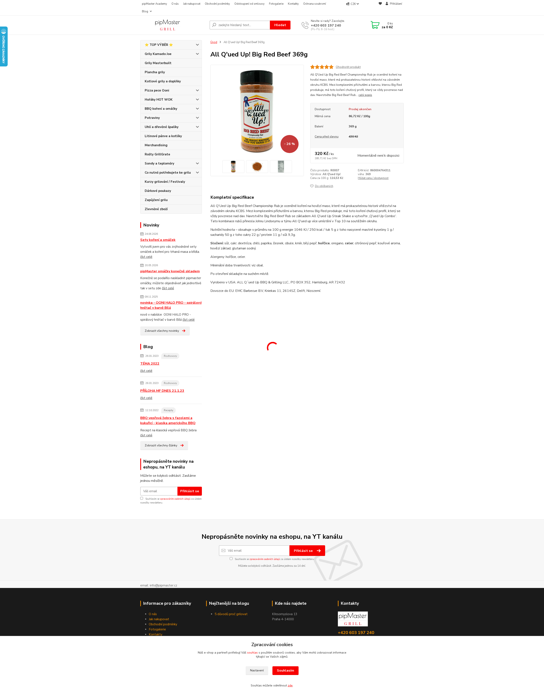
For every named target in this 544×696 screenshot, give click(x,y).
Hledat (280, 25)
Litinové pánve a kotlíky (163, 136)
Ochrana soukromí (314, 4)
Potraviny (152, 118)
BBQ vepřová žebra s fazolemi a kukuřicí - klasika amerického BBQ (168, 420)
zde (290, 685)
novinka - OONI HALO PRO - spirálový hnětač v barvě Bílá (171, 305)
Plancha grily (155, 72)
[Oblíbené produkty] (380, 7)
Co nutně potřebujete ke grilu (168, 172)
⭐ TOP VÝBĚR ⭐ (159, 45)
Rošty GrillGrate (157, 154)
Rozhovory (170, 356)
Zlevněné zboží (156, 209)
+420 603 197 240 (326, 25)
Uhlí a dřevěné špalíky (161, 127)
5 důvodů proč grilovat (231, 614)
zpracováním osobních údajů (175, 499)
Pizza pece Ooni (157, 90)
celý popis (365, 95)
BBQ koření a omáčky (161, 109)
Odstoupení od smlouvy (249, 4)
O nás (175, 4)
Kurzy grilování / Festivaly (165, 182)
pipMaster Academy (154, 4)
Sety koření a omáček (158, 240)
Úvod (213, 42)
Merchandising (156, 145)
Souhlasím (285, 670)
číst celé (146, 257)
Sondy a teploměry (159, 163)
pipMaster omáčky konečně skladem (170, 271)
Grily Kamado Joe (158, 54)
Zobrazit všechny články (161, 445)
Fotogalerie (276, 4)
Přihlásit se (189, 491)
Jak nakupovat (191, 4)
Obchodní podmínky (217, 4)
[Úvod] (173, 25)
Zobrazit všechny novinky (162, 331)
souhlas (252, 653)
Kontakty (293, 4)
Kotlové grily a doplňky (163, 81)
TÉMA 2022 (149, 363)
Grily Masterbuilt (158, 63)
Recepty (168, 410)
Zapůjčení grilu (156, 200)
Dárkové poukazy (158, 191)
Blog (145, 11)
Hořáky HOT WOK (159, 99)
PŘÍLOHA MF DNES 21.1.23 (162, 390)
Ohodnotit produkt (348, 67)
